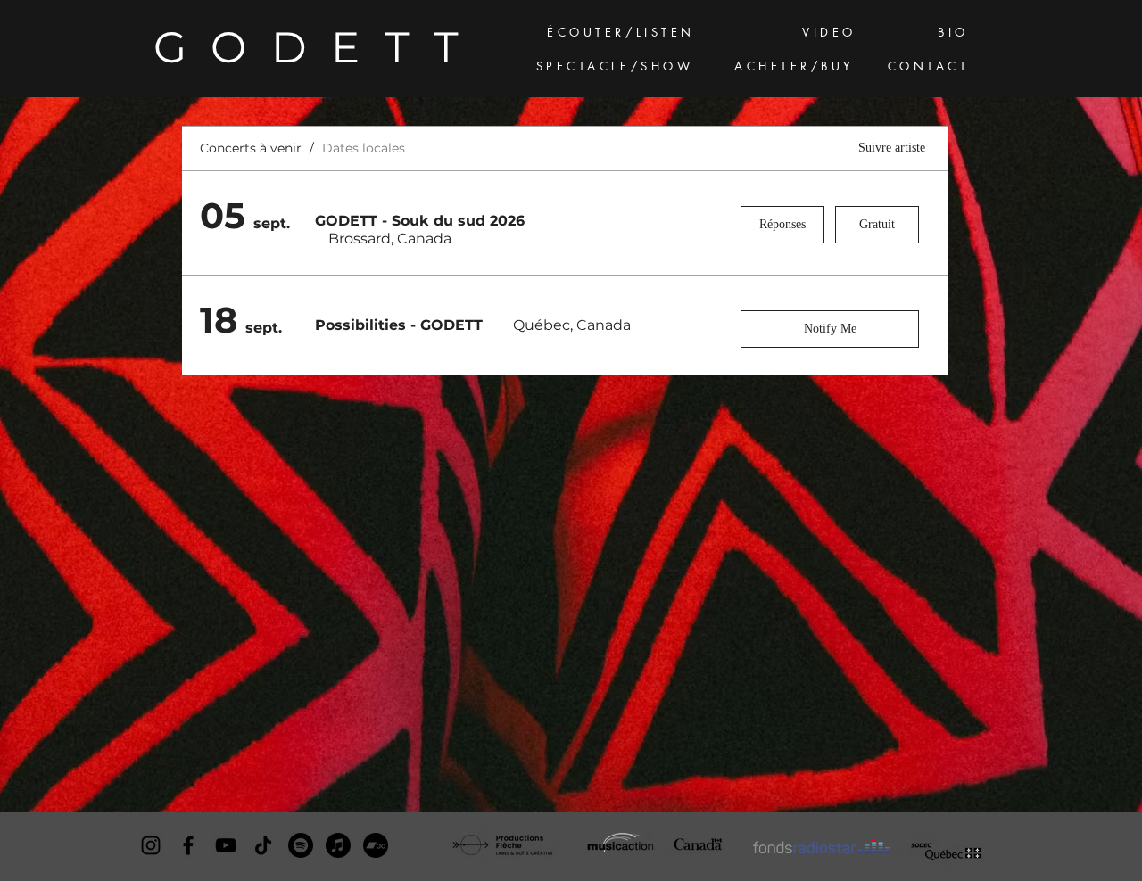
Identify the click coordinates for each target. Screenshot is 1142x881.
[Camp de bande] (375, 845)
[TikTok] (263, 845)
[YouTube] (225, 845)
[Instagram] (150, 845)
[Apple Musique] (338, 845)
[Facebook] (188, 845)
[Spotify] (300, 845)
